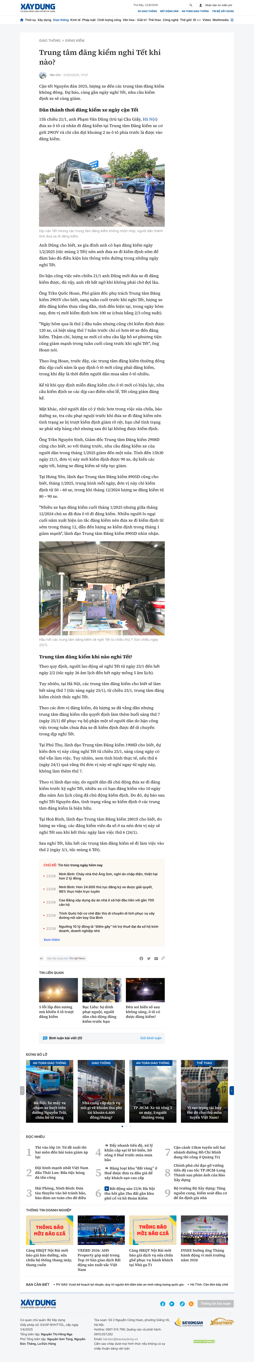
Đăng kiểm (74, 41)
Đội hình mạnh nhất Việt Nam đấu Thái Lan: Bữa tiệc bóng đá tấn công (61, 1172)
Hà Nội (149, 119)
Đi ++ (197, 20)
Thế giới (186, 20)
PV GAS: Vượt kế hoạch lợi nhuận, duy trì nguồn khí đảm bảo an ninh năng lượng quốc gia (120, 1284)
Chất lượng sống (109, 20)
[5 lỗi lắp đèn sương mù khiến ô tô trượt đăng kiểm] (58, 990)
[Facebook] (141, 958)
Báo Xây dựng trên (57, 958)
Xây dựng (44, 20)
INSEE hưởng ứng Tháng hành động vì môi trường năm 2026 (203, 1255)
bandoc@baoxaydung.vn (120, 1339)
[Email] (156, 958)
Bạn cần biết (37, 1285)
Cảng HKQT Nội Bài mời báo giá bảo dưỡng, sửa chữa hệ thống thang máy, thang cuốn (49, 1257)
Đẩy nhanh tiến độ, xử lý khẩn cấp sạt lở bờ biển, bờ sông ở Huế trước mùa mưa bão (129, 1152)
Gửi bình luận (151, 1038)
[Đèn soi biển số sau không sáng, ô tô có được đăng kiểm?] (145, 990)
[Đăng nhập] (200, 5)
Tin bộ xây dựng (223, 11)
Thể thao (154, 20)
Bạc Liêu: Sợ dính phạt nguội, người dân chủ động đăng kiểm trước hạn (99, 1014)
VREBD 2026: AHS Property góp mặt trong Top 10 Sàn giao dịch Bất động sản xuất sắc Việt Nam (99, 1260)
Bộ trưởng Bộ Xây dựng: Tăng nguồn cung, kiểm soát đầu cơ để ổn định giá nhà (200, 1193)
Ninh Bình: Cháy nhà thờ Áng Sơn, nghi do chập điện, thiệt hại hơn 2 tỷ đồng (108, 876)
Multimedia (221, 20)
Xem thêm (52, 940)
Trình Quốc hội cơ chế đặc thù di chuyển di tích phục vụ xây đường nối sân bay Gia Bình (107, 916)
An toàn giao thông (195, 11)
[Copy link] (163, 958)
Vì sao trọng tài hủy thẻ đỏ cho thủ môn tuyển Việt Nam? (204, 1112)
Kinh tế (75, 20)
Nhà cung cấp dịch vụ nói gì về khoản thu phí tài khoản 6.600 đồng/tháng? (101, 1110)
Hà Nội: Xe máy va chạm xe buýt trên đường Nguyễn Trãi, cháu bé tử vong (49, 1110)
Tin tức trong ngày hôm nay (80, 865)
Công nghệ (170, 20)
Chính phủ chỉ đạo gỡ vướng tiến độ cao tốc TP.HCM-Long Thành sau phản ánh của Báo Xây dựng (199, 1172)
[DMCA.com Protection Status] (204, 1341)
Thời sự (30, 20)
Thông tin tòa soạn (216, 1304)
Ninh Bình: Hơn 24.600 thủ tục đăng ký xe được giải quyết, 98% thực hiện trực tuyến (106, 889)
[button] (122, 1126)
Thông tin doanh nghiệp (48, 1210)
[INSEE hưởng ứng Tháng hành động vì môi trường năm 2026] (204, 1230)
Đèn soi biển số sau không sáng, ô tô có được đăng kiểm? (143, 1012)
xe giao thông (147, 11)
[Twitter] (149, 958)
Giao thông (61, 20)
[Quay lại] (41, 958)
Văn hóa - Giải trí (135, 20)
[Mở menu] (232, 20)
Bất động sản (169, 11)
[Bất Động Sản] (188, 1322)
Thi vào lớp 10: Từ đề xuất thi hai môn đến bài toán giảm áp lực (61, 1152)
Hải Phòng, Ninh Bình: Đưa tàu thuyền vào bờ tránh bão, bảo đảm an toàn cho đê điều (60, 1193)
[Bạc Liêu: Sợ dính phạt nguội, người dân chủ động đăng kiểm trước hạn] (101, 990)
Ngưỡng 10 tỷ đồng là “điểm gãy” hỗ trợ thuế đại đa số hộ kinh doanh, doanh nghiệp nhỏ (108, 929)
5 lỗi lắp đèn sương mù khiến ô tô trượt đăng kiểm (56, 1012)
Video (206, 20)
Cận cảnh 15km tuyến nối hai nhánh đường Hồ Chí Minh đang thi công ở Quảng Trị (199, 1152)
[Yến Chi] (42, 75)
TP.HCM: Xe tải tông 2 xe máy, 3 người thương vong (153, 1112)
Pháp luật (89, 20)
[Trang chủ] (21, 20)
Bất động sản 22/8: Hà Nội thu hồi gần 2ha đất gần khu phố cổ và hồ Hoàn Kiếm (130, 1193)
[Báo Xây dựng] (38, 7)
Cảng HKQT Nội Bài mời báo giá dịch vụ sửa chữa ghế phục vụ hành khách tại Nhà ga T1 (151, 1257)
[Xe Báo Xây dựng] (222, 1321)
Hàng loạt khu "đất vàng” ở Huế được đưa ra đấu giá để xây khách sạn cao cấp (131, 1173)
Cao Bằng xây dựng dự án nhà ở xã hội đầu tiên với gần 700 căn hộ (106, 902)
